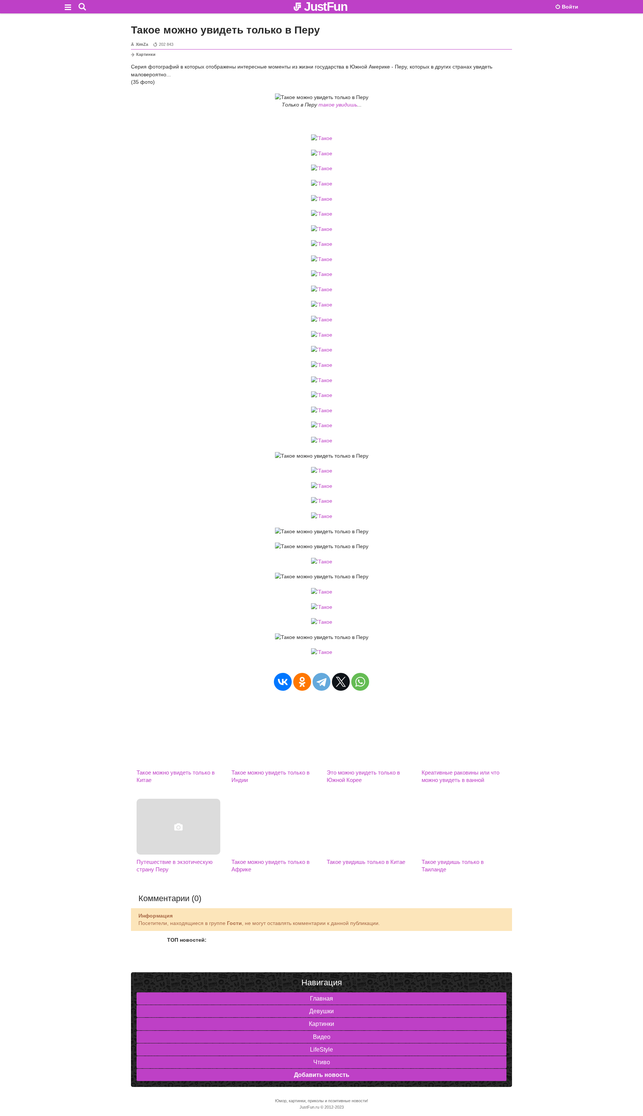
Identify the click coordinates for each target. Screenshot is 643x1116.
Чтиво (321, 1062)
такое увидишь (338, 105)
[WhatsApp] (360, 682)
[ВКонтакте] (283, 682)
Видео (321, 1037)
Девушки (321, 1011)
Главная (321, 998)
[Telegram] (321, 682)
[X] (341, 682)
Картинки (146, 54)
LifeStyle (321, 1049)
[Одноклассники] (302, 682)
